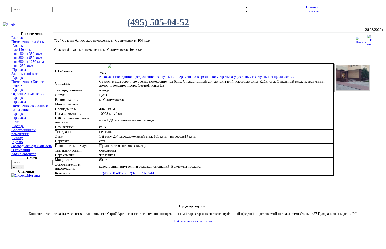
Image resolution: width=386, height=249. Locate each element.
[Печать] (361, 39)
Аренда (18, 45)
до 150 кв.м (22, 49)
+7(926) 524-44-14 (140, 173)
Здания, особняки (24, 74)
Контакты (311, 11)
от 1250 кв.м (23, 66)
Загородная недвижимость (31, 146)
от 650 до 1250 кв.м (29, 62)
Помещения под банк (27, 41)
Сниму (17, 138)
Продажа (19, 70)
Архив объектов (23, 154)
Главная (312, 7)
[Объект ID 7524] (353, 89)
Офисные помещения (27, 94)
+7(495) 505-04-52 (112, 173)
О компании (20, 150)
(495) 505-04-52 (158, 22)
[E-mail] (370, 39)
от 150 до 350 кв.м (28, 54)
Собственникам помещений (23, 132)
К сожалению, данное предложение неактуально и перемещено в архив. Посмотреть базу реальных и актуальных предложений (197, 77)
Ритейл (16, 122)
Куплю (17, 142)
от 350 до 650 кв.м (28, 58)
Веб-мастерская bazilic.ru (193, 221)
